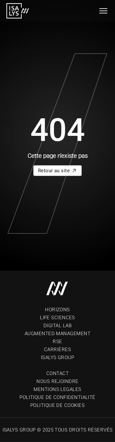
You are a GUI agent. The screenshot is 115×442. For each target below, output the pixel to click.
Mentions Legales (57, 389)
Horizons (57, 310)
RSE (57, 341)
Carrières (57, 349)
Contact (57, 373)
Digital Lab (57, 325)
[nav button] (103, 11)
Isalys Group (57, 357)
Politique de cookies (57, 405)
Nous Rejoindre (57, 381)
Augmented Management (57, 333)
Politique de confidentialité (57, 397)
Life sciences (57, 317)
